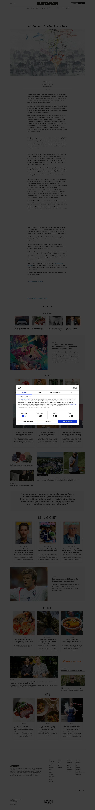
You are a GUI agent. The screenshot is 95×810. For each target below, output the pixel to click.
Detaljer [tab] (40, 392)
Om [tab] (71, 392)
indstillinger (73, 404)
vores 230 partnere (25, 399)
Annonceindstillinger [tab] (55, 392)
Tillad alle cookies (67, 421)
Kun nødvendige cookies (27, 421)
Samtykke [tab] (24, 392)
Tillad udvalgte (47, 421)
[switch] (40, 416)
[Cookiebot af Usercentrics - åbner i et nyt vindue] (71, 388)
